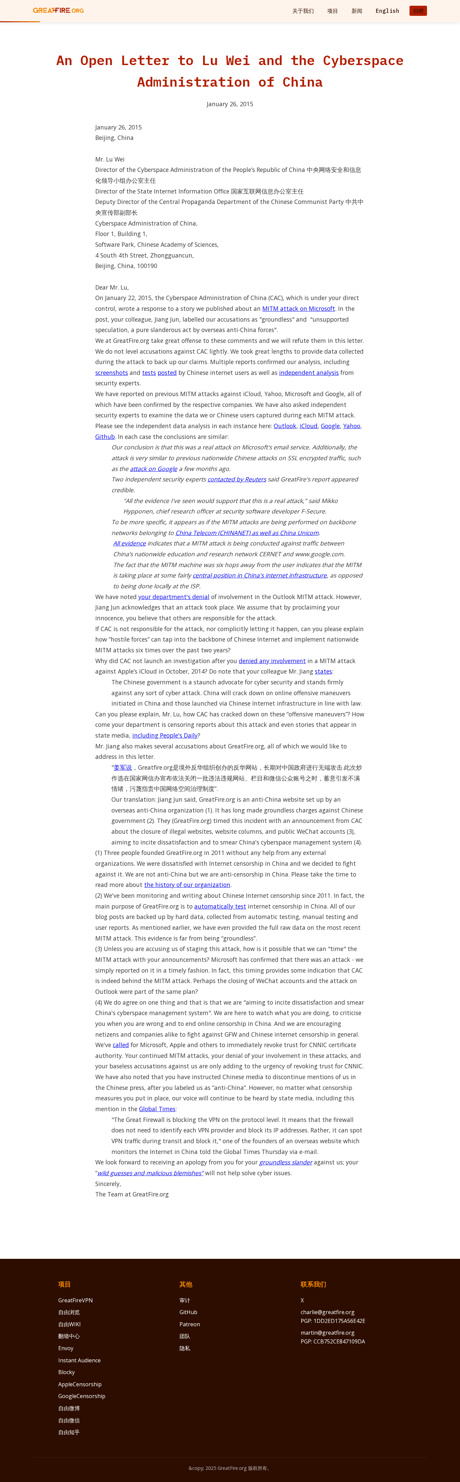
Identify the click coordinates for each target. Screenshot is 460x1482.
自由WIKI (69, 1324)
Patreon (189, 1324)
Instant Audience (79, 1360)
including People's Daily (165, 735)
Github (105, 437)
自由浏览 (69, 1312)
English (387, 10)
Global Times (157, 1109)
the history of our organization (187, 885)
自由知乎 (69, 1432)
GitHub (188, 1312)
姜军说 (123, 767)
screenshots (111, 372)
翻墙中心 (69, 1336)
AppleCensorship (80, 1384)
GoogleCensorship (81, 1396)
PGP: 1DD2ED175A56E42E (333, 1321)
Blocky (66, 1372)
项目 (332, 10)
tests (149, 372)
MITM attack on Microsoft (298, 308)
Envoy (65, 1348)
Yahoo (351, 426)
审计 (184, 1300)
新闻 (357, 10)
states (323, 671)
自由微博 (69, 1408)
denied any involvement (272, 661)
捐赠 (418, 10)
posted (167, 372)
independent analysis (309, 372)
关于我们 (303, 10)
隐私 (184, 1348)
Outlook (285, 426)
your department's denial (173, 597)
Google (330, 426)
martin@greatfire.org (328, 1332)
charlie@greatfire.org (328, 1312)
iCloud (309, 426)
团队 (184, 1336)
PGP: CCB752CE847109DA (333, 1341)
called (121, 1045)
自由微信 (69, 1420)
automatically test (220, 906)
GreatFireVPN (75, 1300)
